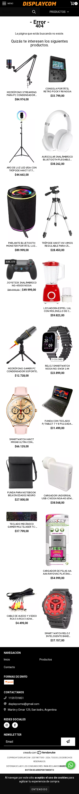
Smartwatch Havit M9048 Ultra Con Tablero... (21, 441)
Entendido (40, 789)
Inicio (7, 659)
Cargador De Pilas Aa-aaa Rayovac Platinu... (57, 572)
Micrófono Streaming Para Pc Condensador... (22, 94)
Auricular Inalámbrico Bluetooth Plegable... (57, 158)
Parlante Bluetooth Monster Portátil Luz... (21, 244)
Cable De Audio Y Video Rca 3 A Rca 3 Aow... (22, 617)
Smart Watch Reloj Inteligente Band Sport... (57, 635)
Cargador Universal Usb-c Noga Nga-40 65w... (57, 497)
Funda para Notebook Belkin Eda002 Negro (21, 494)
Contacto (9, 667)
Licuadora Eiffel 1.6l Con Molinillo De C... (57, 309)
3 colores (57, 359)
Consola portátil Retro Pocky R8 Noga (57, 90)
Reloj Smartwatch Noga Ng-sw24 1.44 (57, 367)
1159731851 (16, 698)
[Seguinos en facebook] (15, 725)
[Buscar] (34, 12)
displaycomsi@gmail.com (23, 703)
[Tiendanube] (39, 754)
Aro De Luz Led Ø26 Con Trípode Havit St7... (22, 169)
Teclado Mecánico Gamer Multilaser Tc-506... (22, 525)
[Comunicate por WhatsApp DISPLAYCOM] (70, 765)
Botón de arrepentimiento (39, 770)
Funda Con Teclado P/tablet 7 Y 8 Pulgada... (57, 422)
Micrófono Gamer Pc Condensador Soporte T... (22, 370)
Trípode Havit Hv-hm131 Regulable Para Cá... (57, 244)
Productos (46, 659)
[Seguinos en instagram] (7, 725)
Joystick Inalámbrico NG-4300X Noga (22, 284)
